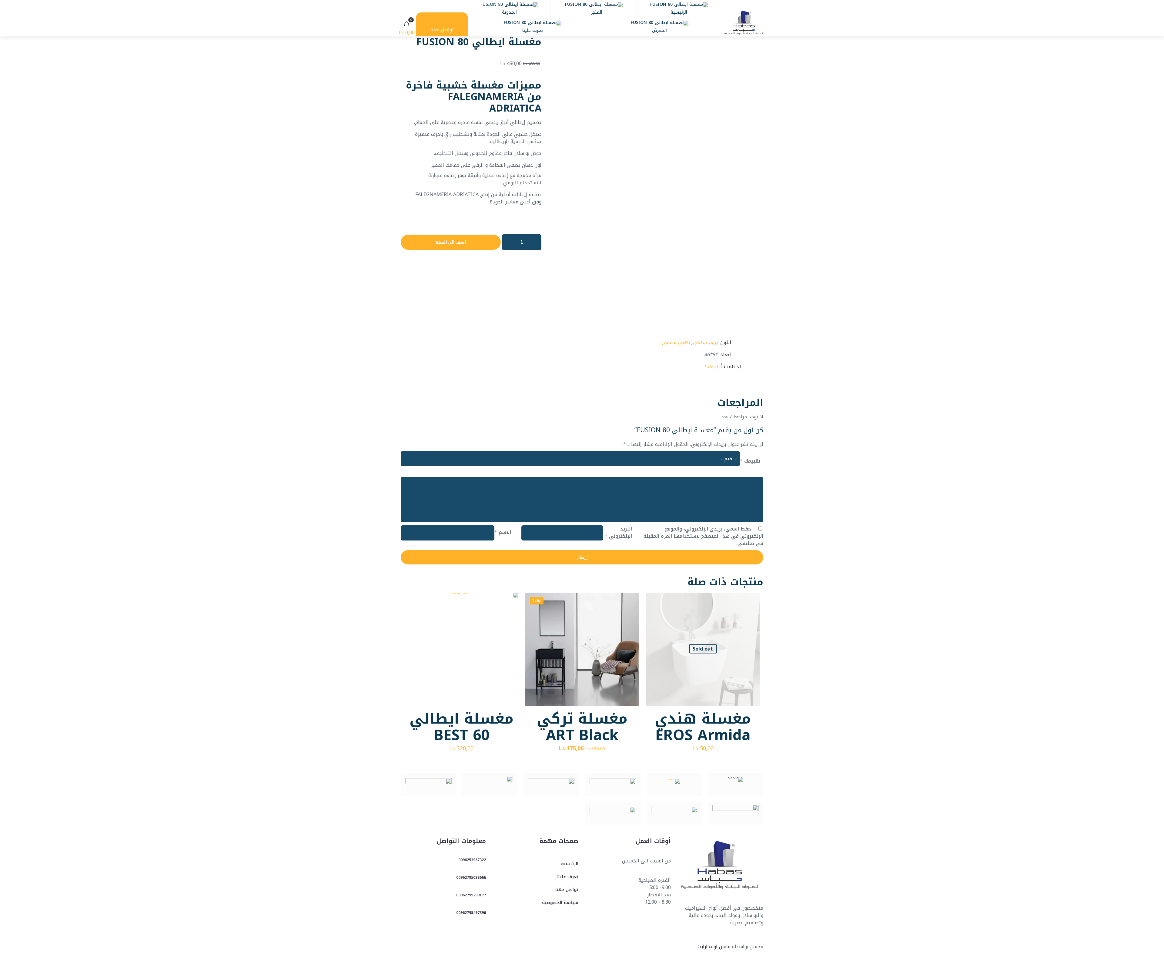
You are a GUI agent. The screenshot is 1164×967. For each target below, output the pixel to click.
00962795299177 (471, 895)
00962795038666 (471, 877)
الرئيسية (569, 863)
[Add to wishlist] (751, 614)
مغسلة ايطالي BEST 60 (461, 727)
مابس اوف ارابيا (714, 946)
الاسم (502, 532)
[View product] (751, 601)
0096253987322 (472, 860)
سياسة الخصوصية (560, 902)
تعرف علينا (567, 876)
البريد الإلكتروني (618, 532)
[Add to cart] (630, 601)
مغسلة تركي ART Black (582, 727)
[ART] (674, 784)
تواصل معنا (566, 889)
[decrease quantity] (508, 242)
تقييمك (750, 461)
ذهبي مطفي (676, 342)
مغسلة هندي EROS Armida (703, 727)
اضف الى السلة (451, 242)
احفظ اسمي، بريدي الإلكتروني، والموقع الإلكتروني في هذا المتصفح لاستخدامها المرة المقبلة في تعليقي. (703, 536)
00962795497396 (471, 912)
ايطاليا (711, 366)
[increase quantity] (534, 242)
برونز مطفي (705, 342)
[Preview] (751, 627)
